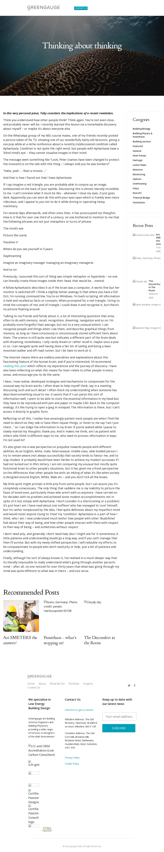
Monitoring (139, 174)
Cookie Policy (72, 763)
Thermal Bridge (141, 197)
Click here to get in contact (79, 709)
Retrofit (137, 193)
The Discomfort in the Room (155, 285)
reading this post (15, 366)
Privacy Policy (72, 757)
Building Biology (141, 128)
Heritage (137, 160)
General (137, 150)
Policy (136, 188)
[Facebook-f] (134, 685)
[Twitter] (129, 685)
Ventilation (139, 202)
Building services (142, 141)
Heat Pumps (139, 155)
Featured (138, 146)
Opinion (137, 178)
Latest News (139, 164)
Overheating (139, 183)
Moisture (138, 169)
